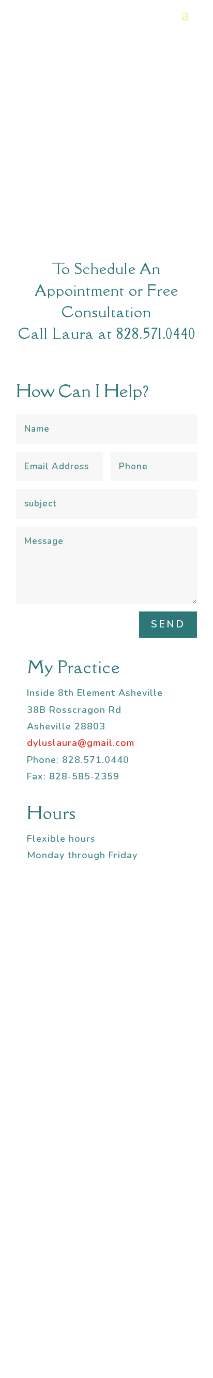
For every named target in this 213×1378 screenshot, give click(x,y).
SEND (168, 624)
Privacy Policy (162, 1325)
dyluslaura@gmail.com (80, 743)
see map (107, 1275)
